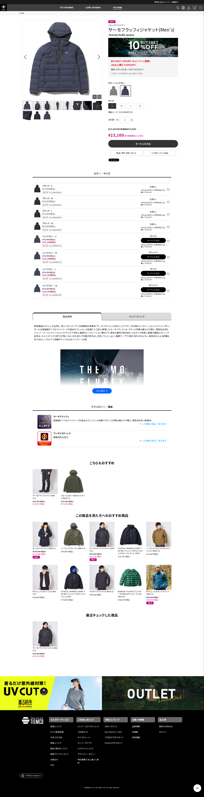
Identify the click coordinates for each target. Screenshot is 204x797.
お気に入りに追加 (161, 153)
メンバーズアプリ (85, 742)
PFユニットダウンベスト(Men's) (44, 592)
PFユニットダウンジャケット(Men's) (157, 592)
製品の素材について (59, 748)
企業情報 (136, 726)
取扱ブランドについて (59, 754)
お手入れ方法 (56, 737)
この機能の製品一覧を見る (154, 423)
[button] (26, 57)
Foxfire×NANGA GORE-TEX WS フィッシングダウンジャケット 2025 (73, 594)
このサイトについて (86, 748)
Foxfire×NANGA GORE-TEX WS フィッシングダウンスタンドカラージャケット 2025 (130, 551)
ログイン (163, 732)
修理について (56, 742)
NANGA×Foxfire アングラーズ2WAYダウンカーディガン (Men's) (130, 594)
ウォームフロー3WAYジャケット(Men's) (73, 496)
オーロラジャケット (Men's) (44, 548)
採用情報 (136, 737)
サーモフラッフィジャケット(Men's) (102, 549)
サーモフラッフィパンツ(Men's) (44, 496)
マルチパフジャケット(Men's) (102, 591)
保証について (56, 726)
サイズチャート (84, 737)
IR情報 (135, 732)
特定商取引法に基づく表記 (88, 761)
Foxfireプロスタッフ (113, 742)
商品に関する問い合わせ (126, 153)
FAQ (52, 765)
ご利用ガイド (83, 732)
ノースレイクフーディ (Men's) (73, 548)
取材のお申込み (166, 726)
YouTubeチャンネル (113, 732)
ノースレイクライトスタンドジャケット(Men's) (158, 549)
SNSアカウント (111, 726)
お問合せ (54, 759)
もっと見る (102, 390)
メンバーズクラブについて (88, 726)
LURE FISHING (93, 7)
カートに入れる (143, 143)
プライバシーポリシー (87, 754)
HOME (21, 13)
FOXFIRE (117, 7)
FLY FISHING (66, 7)
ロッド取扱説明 (57, 732)
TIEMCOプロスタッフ (114, 737)
